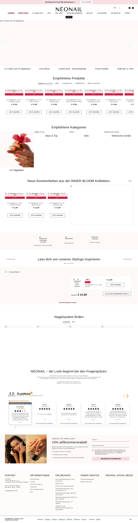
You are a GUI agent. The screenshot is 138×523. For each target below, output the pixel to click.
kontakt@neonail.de (11, 490)
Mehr (130, 181)
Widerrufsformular (86, 482)
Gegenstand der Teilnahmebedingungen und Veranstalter (64, 507)
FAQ (31, 492)
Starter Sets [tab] (79, 83)
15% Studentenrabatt (36, 489)
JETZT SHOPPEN (14, 112)
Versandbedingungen (87, 479)
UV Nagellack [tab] (67, 83)
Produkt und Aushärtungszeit (64, 486)
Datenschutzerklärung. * (101, 454)
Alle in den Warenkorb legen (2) (117, 294)
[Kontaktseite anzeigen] (9, 8)
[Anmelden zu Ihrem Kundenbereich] (125, 8)
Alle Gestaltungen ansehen (67, 302)
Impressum (33, 487)
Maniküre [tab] (66, 322)
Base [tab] (57, 83)
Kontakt (32, 482)
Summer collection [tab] (45, 83)
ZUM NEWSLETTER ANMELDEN (111, 458)
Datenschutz (59, 483)
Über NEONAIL (35, 479)
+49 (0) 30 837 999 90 (12, 485)
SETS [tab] (73, 322)
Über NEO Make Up (36, 484)
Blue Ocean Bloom (69, 263)
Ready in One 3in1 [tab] (94, 83)
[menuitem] (11, 14)
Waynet (15, 520)
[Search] (122, 8)
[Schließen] (132, 2)
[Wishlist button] (21, 91)
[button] (14, 2)
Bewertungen (34, 395)
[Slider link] (69, 21)
